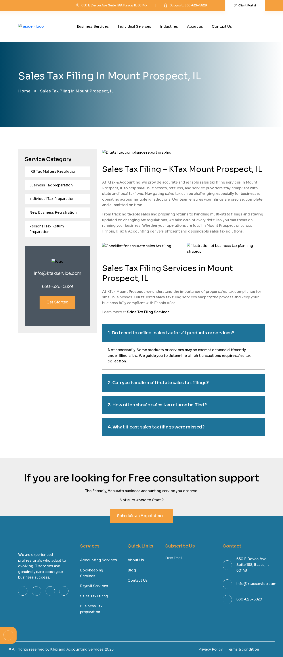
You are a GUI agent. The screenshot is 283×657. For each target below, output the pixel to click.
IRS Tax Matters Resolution (52, 171)
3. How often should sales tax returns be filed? (157, 405)
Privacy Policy (210, 649)
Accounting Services (98, 560)
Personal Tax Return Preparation (46, 229)
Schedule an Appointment (141, 516)
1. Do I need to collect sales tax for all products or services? (171, 333)
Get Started (57, 302)
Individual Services (134, 26)
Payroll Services (94, 586)
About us (195, 26)
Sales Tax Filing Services (148, 312)
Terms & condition (243, 649)
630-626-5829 (57, 286)
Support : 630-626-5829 (188, 5)
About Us (136, 560)
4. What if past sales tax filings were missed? (156, 427)
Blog (132, 570)
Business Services (93, 26)
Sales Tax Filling (94, 596)
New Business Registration (53, 212)
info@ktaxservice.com (57, 273)
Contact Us (222, 26)
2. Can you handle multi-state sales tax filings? (158, 382)
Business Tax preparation (51, 185)
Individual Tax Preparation (52, 198)
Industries (169, 26)
